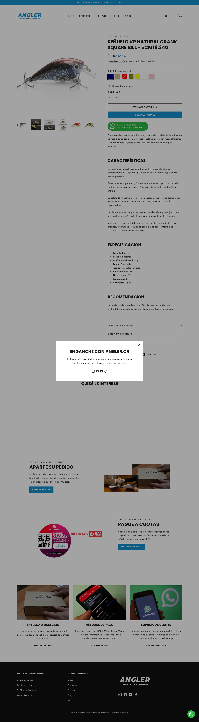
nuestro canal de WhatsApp (88, 363)
